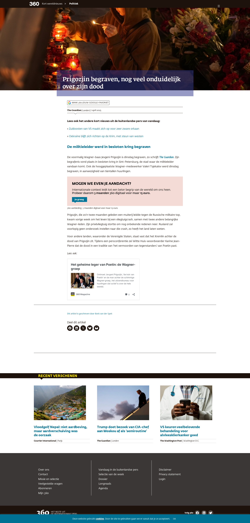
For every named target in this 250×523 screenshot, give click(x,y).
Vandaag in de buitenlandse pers (118, 470)
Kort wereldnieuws (52, 4)
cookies (100, 519)
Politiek (73, 4)
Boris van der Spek (103, 314)
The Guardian (74, 110)
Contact (43, 474)
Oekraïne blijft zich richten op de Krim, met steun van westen (106, 136)
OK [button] (174, 519)
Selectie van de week (111, 474)
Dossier (103, 479)
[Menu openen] (218, 6)
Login (162, 479)
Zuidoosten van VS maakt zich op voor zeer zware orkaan (104, 129)
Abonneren (45, 488)
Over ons (43, 470)
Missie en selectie (48, 479)
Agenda (103, 488)
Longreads (105, 484)
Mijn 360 (43, 493)
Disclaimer (165, 470)
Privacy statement (170, 474)
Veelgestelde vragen (50, 484)
